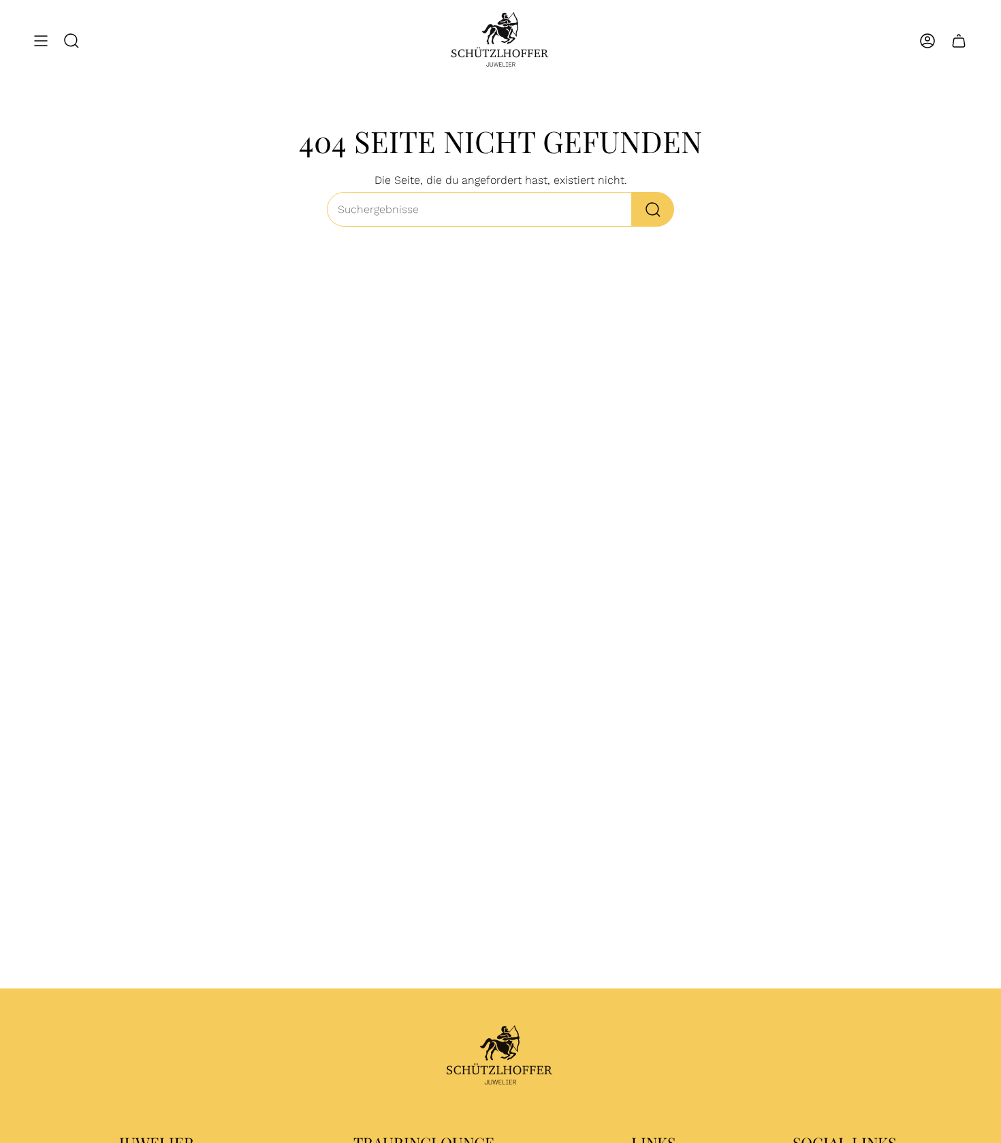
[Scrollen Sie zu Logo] (500, 1057)
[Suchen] (653, 209)
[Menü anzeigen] (40, 41)
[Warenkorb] (958, 41)
